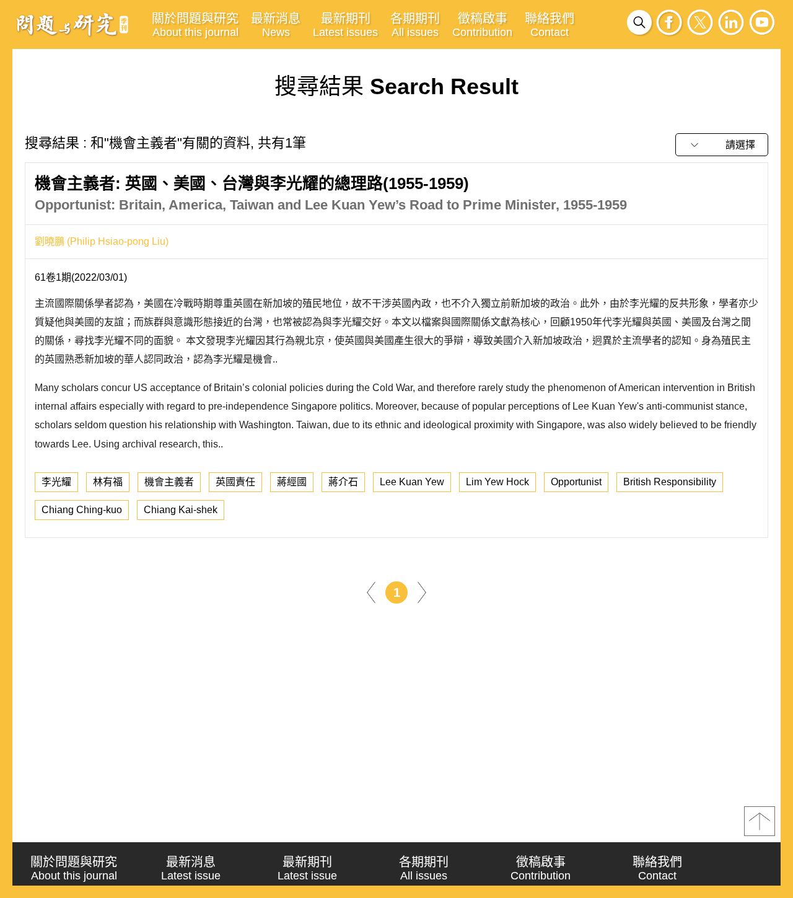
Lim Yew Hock (497, 482)
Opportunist (576, 482)
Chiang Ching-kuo (82, 509)
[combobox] (722, 145)
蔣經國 (292, 482)
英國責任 (235, 482)
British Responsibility (669, 482)
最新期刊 (345, 25)
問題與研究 (72, 24)
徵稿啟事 (482, 25)
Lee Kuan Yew (412, 482)
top (759, 821)
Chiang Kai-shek (180, 509)
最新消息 (275, 25)
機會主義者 (169, 482)
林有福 (108, 482)
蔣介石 (343, 482)
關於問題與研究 (195, 25)
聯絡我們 (549, 25)
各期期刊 (415, 25)
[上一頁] (371, 591)
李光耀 (56, 482)
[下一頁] (422, 591)
